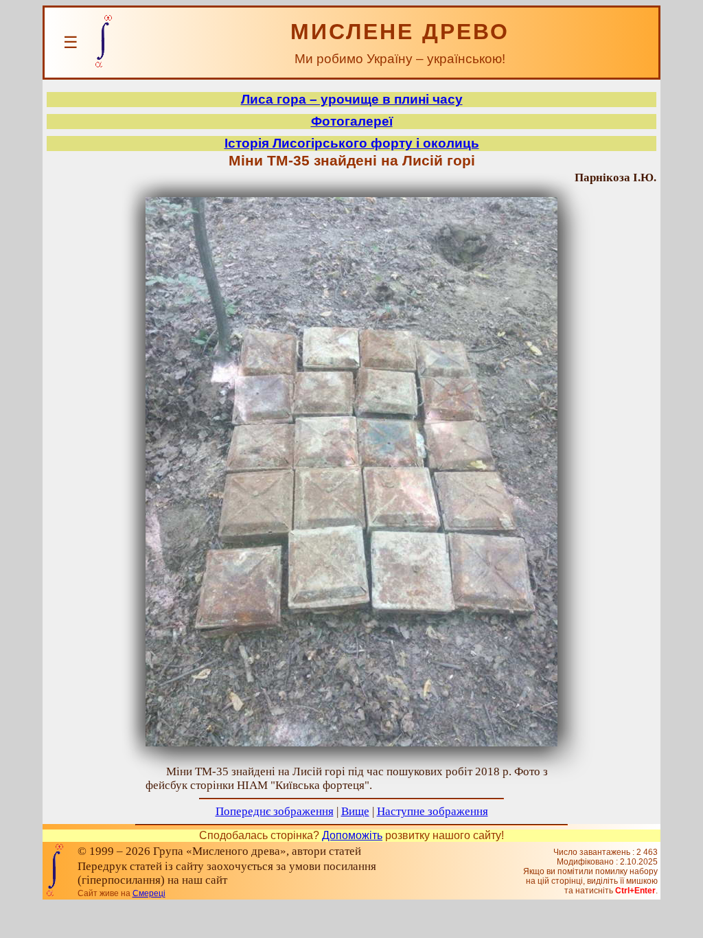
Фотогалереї (352, 121)
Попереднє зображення (275, 811)
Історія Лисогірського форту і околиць (351, 143)
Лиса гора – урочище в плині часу (352, 99)
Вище (355, 811)
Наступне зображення (432, 811)
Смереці (148, 893)
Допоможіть (352, 835)
